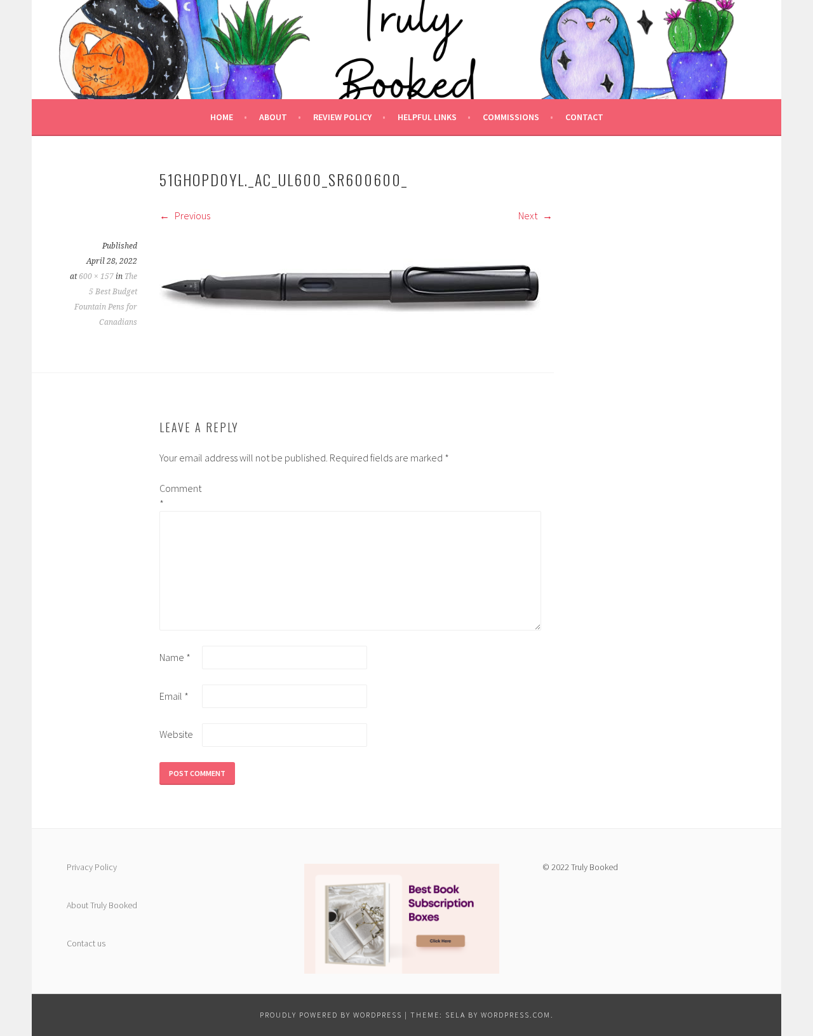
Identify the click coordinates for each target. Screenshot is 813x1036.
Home (221, 117)
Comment (179, 496)
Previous (191, 215)
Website (176, 734)
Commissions (511, 117)
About (273, 117)
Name (175, 657)
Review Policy (342, 117)
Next (528, 215)
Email (174, 696)
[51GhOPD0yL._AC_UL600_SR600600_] (350, 334)
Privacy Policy (92, 867)
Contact (584, 117)
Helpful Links (427, 117)
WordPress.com (516, 1014)
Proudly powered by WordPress (331, 1014)
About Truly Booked (102, 905)
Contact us (86, 943)
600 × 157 (96, 276)
